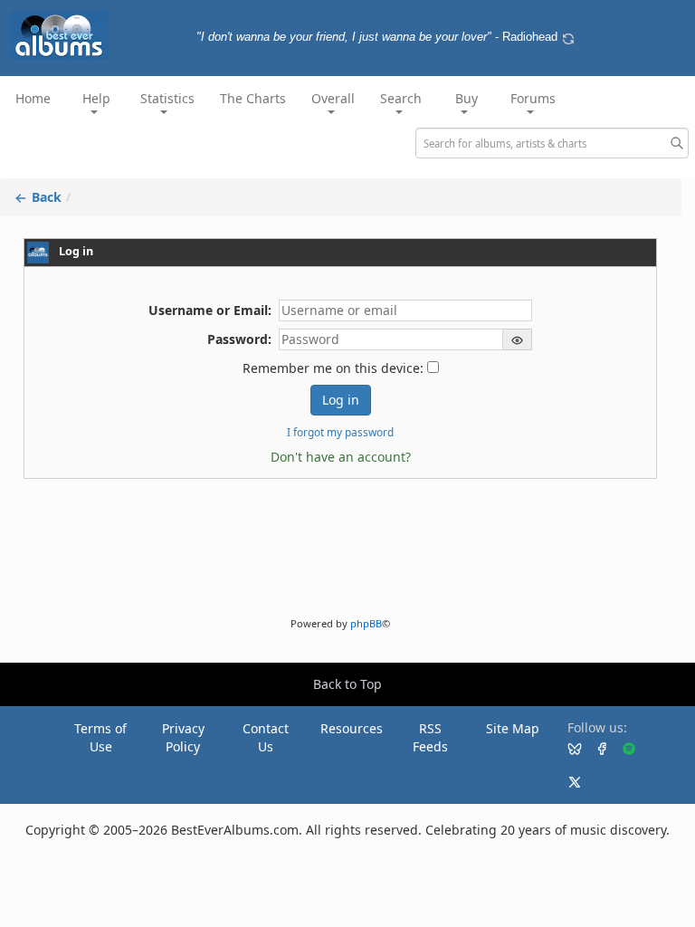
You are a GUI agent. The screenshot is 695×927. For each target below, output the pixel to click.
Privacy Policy (183, 737)
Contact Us (266, 737)
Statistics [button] (167, 98)
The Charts (253, 98)
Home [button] (33, 98)
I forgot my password (340, 432)
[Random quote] (568, 37)
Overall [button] (333, 98)
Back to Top (347, 684)
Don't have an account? (341, 456)
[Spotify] (621, 747)
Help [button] (96, 98)
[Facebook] (594, 747)
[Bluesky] (567, 747)
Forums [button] (533, 98)
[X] (567, 781)
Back (45, 196)
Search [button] (401, 98)
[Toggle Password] (517, 339)
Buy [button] (466, 98)
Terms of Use (100, 737)
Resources (351, 728)
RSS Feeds (430, 737)
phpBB (366, 623)
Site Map (512, 728)
